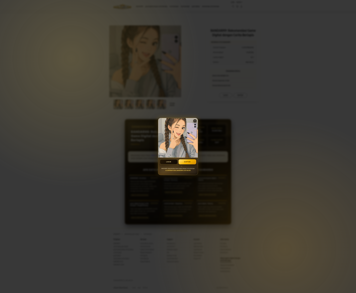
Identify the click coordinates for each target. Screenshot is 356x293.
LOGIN (168, 162)
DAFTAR (187, 162)
